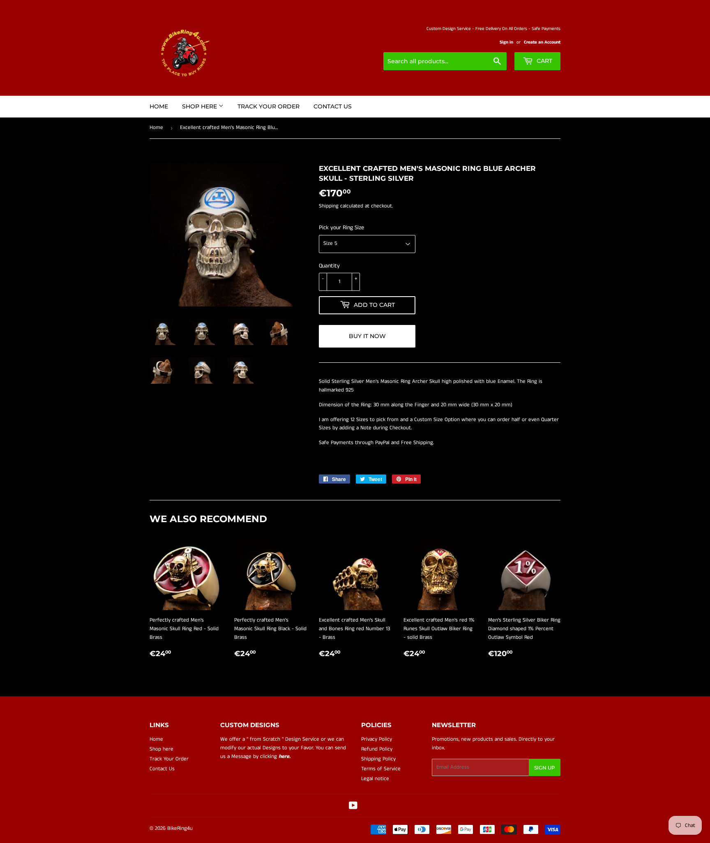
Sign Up (544, 768)
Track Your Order (268, 106)
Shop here (200, 106)
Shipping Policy (378, 759)
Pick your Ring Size (341, 227)
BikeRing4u (180, 828)
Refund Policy (376, 749)
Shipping (329, 206)
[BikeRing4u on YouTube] (353, 807)
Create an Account (542, 42)
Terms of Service (381, 769)
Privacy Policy (376, 739)
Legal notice (375, 779)
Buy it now (367, 336)
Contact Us (333, 106)
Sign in (506, 42)
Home (159, 106)
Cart (543, 60)
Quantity (329, 266)
